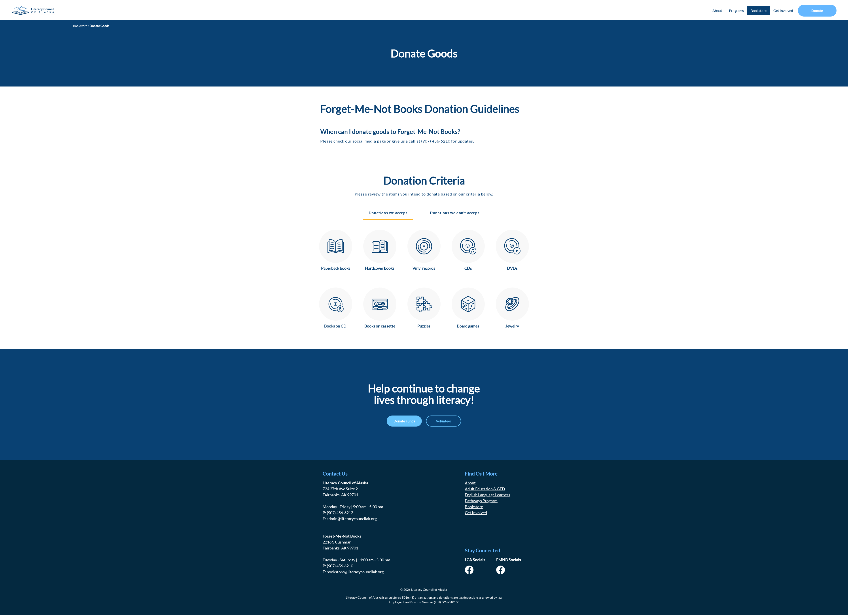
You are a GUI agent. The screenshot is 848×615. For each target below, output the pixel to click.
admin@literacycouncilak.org (352, 518)
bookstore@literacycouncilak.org (355, 571)
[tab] (388, 213)
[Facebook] (469, 570)
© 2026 (405, 589)
